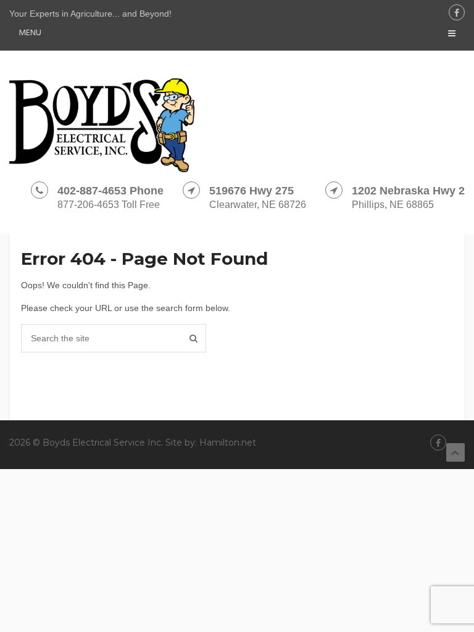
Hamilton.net (227, 442)
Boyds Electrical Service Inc (102, 442)
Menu (30, 33)
